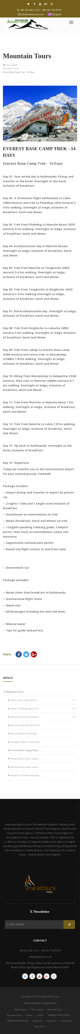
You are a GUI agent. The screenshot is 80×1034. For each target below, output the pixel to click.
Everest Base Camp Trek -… (25, 750)
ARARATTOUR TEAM (58, 1015)
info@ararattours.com (32, 14)
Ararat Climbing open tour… (25, 708)
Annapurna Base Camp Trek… (26, 741)
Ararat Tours (66, 1021)
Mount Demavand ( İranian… (25, 716)
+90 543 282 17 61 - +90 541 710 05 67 (40, 10)
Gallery (29, 1015)
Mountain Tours (10, 68)
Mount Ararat (21, 1009)
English (56, 14)
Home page (10, 65)
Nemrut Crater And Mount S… (26, 725)
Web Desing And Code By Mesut (40, 1003)
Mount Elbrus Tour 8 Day (23, 733)
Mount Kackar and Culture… (25, 758)
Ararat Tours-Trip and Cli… (24, 700)
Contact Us (37, 1021)
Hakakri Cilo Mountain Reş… (26, 775)
